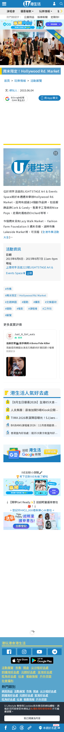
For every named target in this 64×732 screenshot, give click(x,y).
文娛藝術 (51, 302)
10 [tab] (34, 24)
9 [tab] (31, 24)
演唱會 (11, 11)
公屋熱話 (29, 17)
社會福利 (7, 681)
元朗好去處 (28, 672)
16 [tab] (36, 28)
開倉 (26, 668)
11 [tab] (38, 24)
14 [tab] (29, 28)
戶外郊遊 (45, 676)
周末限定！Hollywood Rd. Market (26, 295)
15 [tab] (33, 28)
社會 (21, 676)
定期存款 (56, 17)
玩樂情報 (20, 80)
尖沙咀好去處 (39, 668)
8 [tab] (28, 24)
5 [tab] (38, 20)
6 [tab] (41, 20)
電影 (20, 308)
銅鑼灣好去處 (10, 672)
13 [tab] (26, 28)
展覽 (9, 315)
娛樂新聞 (42, 17)
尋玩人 (13, 90)
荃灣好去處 (45, 672)
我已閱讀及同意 (32, 718)
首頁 (7, 80)
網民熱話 (7, 691)
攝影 (37, 302)
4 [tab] (34, 20)
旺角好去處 (9, 676)
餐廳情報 (32, 676)
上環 (29, 273)
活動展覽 (36, 80)
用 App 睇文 (51, 98)
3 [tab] (31, 20)
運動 (25, 302)
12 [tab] (41, 24)
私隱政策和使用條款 (41, 708)
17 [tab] (39, 28)
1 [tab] (24, 20)
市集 (9, 289)
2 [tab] (28, 20)
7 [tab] (24, 24)
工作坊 (48, 308)
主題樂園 (11, 302)
